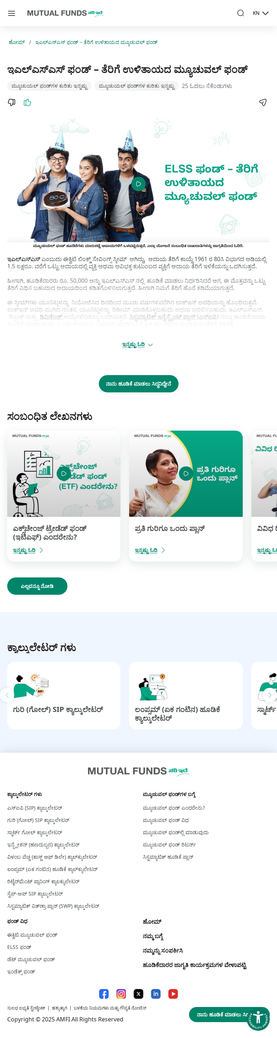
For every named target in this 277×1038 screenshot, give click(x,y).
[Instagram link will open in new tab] (121, 994)
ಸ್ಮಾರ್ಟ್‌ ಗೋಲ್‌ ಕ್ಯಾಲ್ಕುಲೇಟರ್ (34, 832)
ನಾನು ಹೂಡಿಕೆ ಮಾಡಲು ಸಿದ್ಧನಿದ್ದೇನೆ (138, 383)
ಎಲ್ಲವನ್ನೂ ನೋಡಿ (37, 585)
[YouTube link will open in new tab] (173, 994)
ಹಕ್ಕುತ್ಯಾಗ (59, 1008)
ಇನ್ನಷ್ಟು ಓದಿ (133, 343)
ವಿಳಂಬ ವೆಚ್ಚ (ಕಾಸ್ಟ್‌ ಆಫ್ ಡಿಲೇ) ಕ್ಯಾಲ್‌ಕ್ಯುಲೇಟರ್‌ (52, 856)
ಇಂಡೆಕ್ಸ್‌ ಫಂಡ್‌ (21, 971)
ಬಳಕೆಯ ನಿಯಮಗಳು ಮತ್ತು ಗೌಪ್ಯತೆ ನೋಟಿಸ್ (110, 1008)
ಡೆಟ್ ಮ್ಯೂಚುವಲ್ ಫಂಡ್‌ (31, 959)
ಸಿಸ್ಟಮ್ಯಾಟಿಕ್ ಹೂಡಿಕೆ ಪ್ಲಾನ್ (168, 856)
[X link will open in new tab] (138, 994)
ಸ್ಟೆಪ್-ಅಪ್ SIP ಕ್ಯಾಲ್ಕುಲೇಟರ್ (35, 893)
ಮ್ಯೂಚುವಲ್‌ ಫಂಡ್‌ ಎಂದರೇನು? (174, 807)
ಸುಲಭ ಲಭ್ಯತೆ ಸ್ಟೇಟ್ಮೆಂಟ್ (26, 1008)
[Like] (27, 102)
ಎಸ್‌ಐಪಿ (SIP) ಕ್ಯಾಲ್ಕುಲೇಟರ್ (34, 807)
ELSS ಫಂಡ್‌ (19, 947)
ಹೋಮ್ (17, 42)
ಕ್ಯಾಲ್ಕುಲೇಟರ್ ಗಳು (24, 794)
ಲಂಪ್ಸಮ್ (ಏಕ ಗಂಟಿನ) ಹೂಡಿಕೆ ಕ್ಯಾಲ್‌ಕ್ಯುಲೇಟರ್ (52, 869)
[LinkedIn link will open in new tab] (156, 994)
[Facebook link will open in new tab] (104, 994)
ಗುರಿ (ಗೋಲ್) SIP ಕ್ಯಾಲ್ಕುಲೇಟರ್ (58, 709)
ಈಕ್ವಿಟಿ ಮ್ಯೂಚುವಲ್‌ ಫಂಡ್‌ (32, 934)
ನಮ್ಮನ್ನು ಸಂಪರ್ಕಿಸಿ (163, 950)
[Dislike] (11, 102)
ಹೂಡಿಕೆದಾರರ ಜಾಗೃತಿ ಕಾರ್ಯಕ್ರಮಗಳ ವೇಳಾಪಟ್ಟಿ (194, 965)
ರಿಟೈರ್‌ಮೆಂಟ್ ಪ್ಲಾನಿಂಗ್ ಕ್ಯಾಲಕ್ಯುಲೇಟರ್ (43, 881)
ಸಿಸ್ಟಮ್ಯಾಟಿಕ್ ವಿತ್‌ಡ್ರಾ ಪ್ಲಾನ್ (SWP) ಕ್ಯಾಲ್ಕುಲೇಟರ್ (53, 905)
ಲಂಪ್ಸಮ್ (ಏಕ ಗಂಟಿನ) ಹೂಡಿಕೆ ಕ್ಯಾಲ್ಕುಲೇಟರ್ (177, 713)
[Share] (262, 102)
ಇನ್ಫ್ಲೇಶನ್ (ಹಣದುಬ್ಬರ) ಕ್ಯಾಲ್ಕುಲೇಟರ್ (43, 844)
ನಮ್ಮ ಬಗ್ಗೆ (153, 936)
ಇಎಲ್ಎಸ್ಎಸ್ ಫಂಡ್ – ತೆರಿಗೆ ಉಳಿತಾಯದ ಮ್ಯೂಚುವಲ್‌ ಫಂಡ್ (96, 42)
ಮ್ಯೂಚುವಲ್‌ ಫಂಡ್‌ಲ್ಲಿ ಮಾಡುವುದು (176, 832)
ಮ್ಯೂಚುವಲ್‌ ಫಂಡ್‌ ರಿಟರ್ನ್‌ (169, 844)
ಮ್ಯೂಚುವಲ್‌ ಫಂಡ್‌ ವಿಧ (166, 820)
